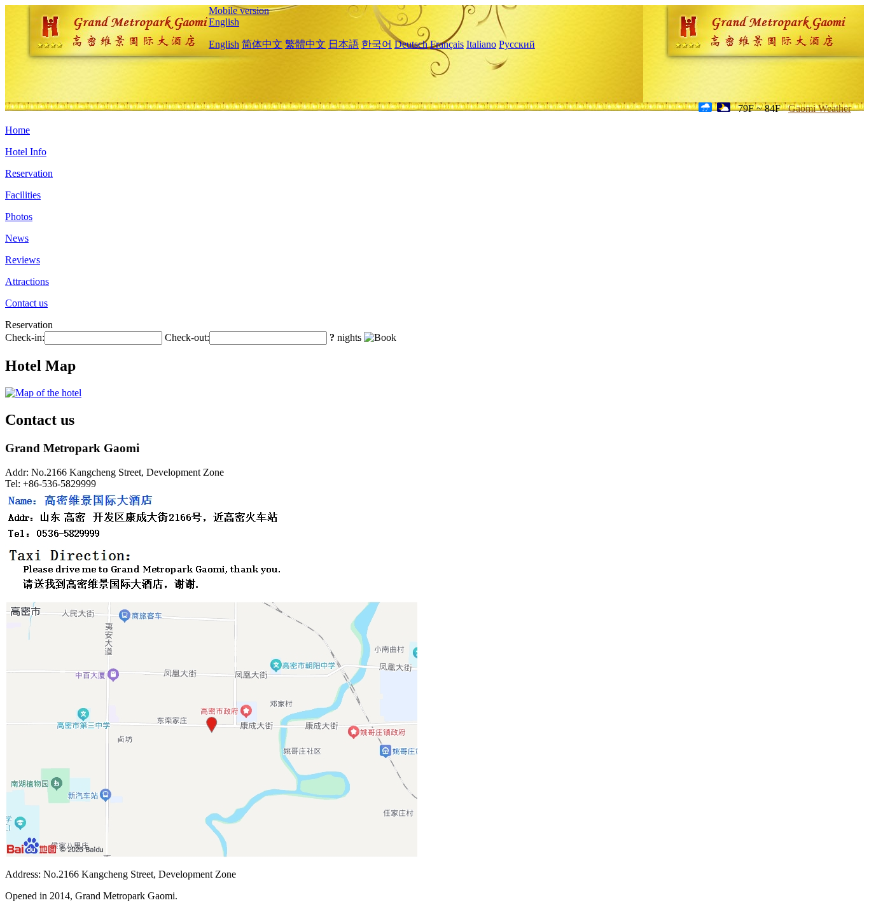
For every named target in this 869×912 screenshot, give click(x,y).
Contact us (26, 303)
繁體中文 (305, 44)
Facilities (23, 195)
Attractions (27, 281)
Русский (517, 44)
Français (447, 44)
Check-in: (25, 337)
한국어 (376, 44)
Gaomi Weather (819, 108)
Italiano (481, 44)
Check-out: (187, 337)
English (224, 22)
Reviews (22, 259)
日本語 (343, 44)
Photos (18, 216)
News (17, 238)
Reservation (29, 173)
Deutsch (411, 44)
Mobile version (239, 10)
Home (17, 130)
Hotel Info (25, 151)
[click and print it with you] (212, 855)
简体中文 (262, 44)
